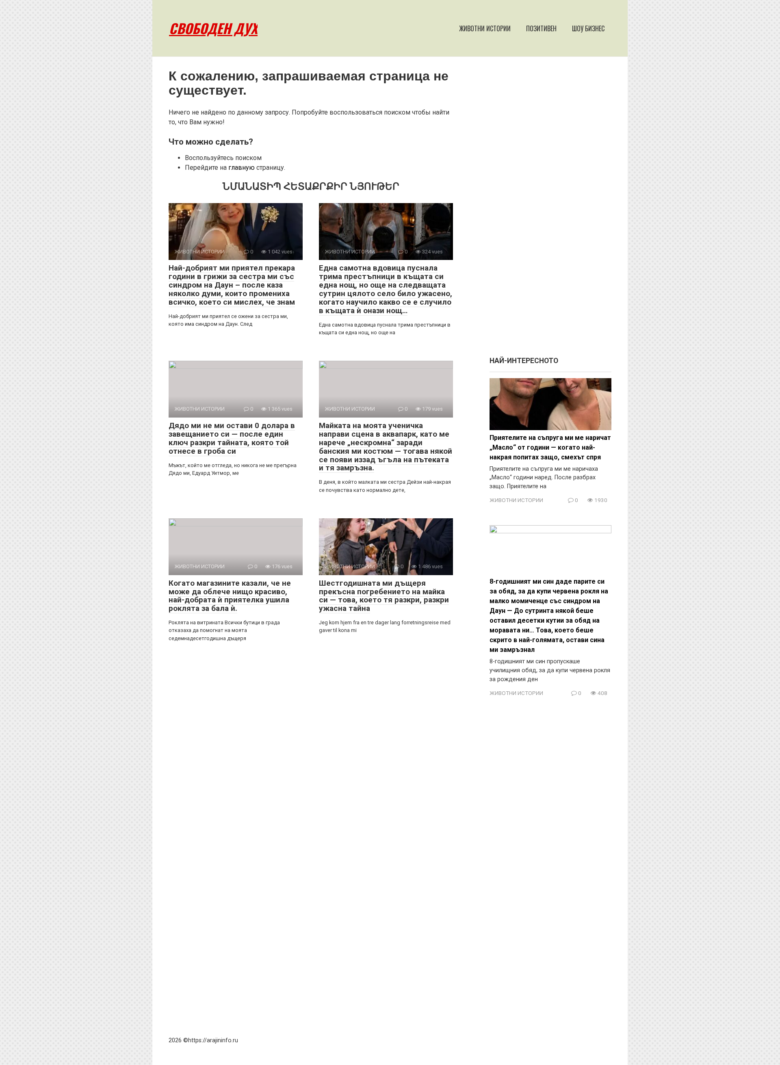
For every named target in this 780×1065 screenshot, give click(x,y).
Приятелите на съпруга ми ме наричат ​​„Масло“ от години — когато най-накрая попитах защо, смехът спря (550, 447)
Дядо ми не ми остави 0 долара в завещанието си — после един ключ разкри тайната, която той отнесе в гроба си (232, 438)
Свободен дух (213, 28)
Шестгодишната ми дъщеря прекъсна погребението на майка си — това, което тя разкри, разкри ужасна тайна (384, 595)
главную (241, 167)
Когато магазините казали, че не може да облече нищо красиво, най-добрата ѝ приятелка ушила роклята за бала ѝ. (230, 595)
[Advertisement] (550, 210)
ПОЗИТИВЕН (541, 28)
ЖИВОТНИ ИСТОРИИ (485, 28)
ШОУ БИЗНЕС (588, 28)
